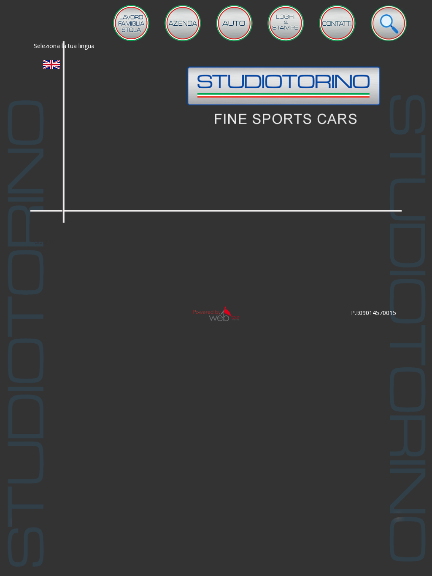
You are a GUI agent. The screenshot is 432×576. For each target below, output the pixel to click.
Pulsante (43, 241)
